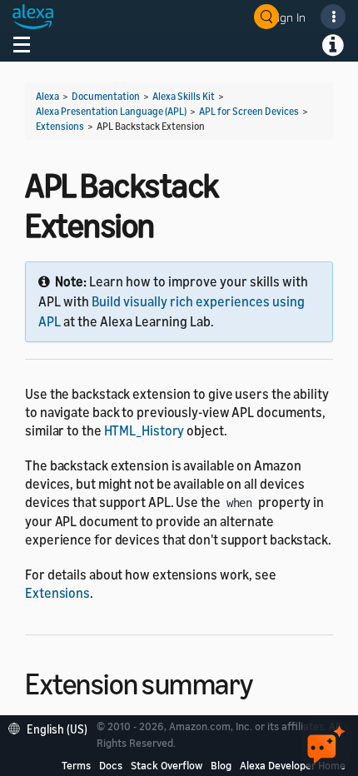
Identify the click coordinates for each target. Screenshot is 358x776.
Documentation (106, 96)
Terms (76, 765)
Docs (110, 765)
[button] (52, 727)
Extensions (60, 126)
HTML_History (144, 430)
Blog (221, 765)
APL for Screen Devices (249, 111)
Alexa (47, 96)
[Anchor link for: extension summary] (267, 681)
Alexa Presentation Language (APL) (111, 111)
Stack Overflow (166, 765)
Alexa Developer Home (293, 765)
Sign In (288, 17)
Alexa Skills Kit (183, 96)
